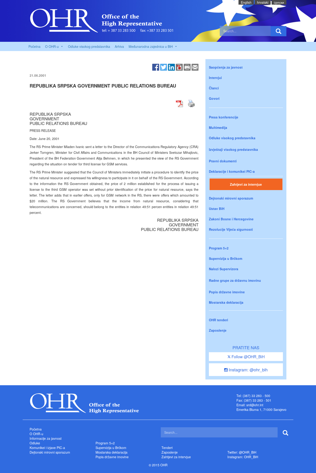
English (246, 2)
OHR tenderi (218, 320)
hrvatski (262, 2)
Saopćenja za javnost (226, 67)
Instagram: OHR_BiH (242, 457)
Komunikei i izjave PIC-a (47, 447)
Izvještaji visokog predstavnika (233, 149)
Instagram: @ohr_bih (248, 370)
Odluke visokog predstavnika (89, 46)
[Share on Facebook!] (155, 66)
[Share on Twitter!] (163, 66)
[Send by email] (195, 66)
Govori (214, 98)
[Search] (278, 31)
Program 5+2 (219, 248)
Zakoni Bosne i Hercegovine (231, 219)
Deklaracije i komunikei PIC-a (232, 171)
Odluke (35, 443)
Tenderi (167, 447)
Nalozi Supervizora (223, 269)
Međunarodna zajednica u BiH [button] (151, 46)
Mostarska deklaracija (226, 302)
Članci (214, 88)
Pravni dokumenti (223, 161)
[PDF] (179, 66)
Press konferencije (223, 117)
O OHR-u (36, 433)
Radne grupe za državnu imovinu (235, 280)
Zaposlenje (217, 330)
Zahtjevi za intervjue (246, 184)
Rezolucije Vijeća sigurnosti (231, 229)
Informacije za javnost (46, 438)
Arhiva (119, 46)
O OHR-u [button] (52, 46)
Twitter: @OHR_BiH (241, 452)
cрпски (279, 2)
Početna (34, 46)
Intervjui (215, 77)
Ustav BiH (216, 208)
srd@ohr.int (254, 405)
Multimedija (218, 127)
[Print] (187, 66)
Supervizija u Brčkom (225, 258)
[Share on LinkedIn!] (171, 66)
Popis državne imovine (227, 292)
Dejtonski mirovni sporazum (231, 198)
